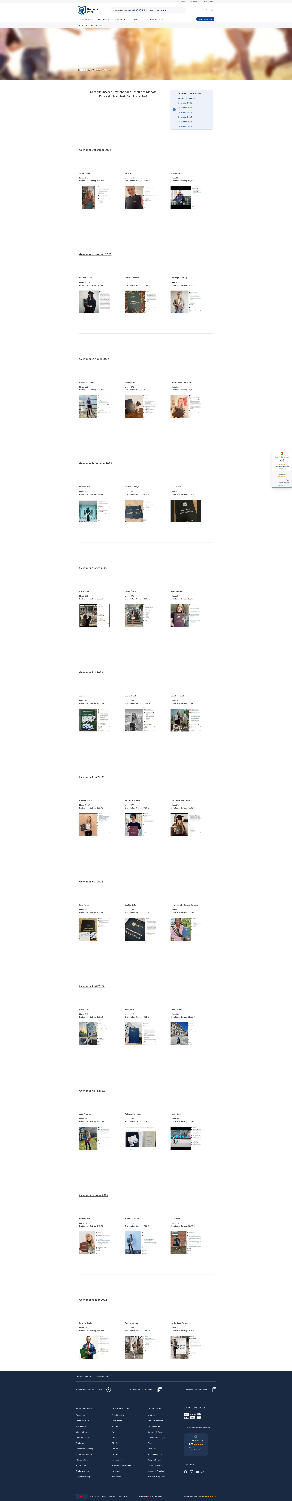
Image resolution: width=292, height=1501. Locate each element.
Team (150, 1443)
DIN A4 (115, 1443)
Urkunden (116, 1471)
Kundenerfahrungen (156, 1437)
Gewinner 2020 (185, 107)
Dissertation (81, 1432)
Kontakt (196, 2)
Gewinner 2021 (185, 103)
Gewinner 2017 (185, 121)
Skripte (115, 1426)
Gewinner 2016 (185, 126)
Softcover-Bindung (84, 1454)
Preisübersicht (118, 1415)
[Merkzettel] (205, 11)
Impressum (123, 1496)
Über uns (152, 1448)
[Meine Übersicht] (198, 11)
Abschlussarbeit (83, 1437)
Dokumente (117, 1421)
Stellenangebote (155, 1454)
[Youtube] (197, 1471)
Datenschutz (112, 1496)
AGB (91, 1496)
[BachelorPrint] (88, 14)
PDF (114, 1432)
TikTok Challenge (155, 1465)
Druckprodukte (84, 19)
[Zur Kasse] (212, 11)
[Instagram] (191, 1471)
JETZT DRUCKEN (205, 19)
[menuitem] (81, 1496)
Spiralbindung (82, 1465)
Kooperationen (154, 1460)
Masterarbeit (81, 1426)
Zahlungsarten (154, 1426)
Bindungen (102, 19)
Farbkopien (117, 1460)
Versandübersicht (155, 1421)
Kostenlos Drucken (156, 1471)
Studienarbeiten (84, 1408)
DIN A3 (115, 1437)
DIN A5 (115, 1448)
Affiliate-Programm (156, 1476)
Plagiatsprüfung (121, 19)
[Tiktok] (202, 1471)
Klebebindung (82, 1460)
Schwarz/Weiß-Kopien (121, 1465)
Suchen (183, 2)
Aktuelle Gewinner (186, 98)
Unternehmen (155, 1408)
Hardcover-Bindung (84, 1448)
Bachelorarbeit (82, 1421)
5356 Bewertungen (195, 1448)
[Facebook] (185, 1471)
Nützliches (138, 19)
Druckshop (80, 1415)
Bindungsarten (82, 1471)
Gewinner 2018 (185, 117)
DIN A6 (115, 1454)
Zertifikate (116, 1476)
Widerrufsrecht (100, 1496)
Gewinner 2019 (185, 112)
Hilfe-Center (208, 2)
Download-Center (155, 1432)
